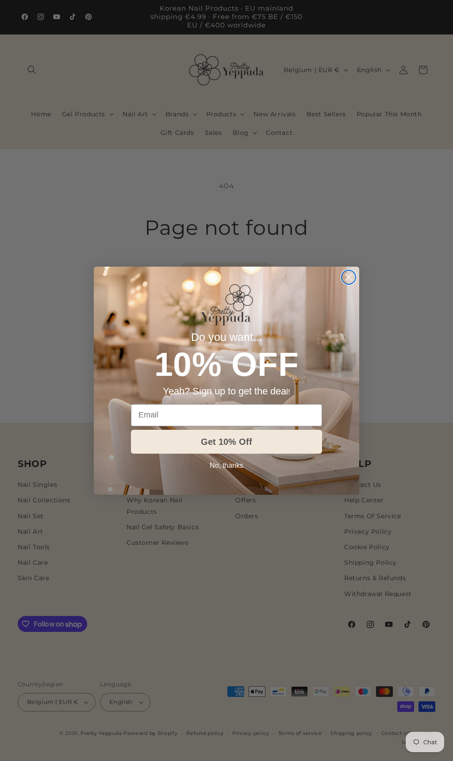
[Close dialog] (349, 277)
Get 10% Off (226, 442)
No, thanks (226, 465)
